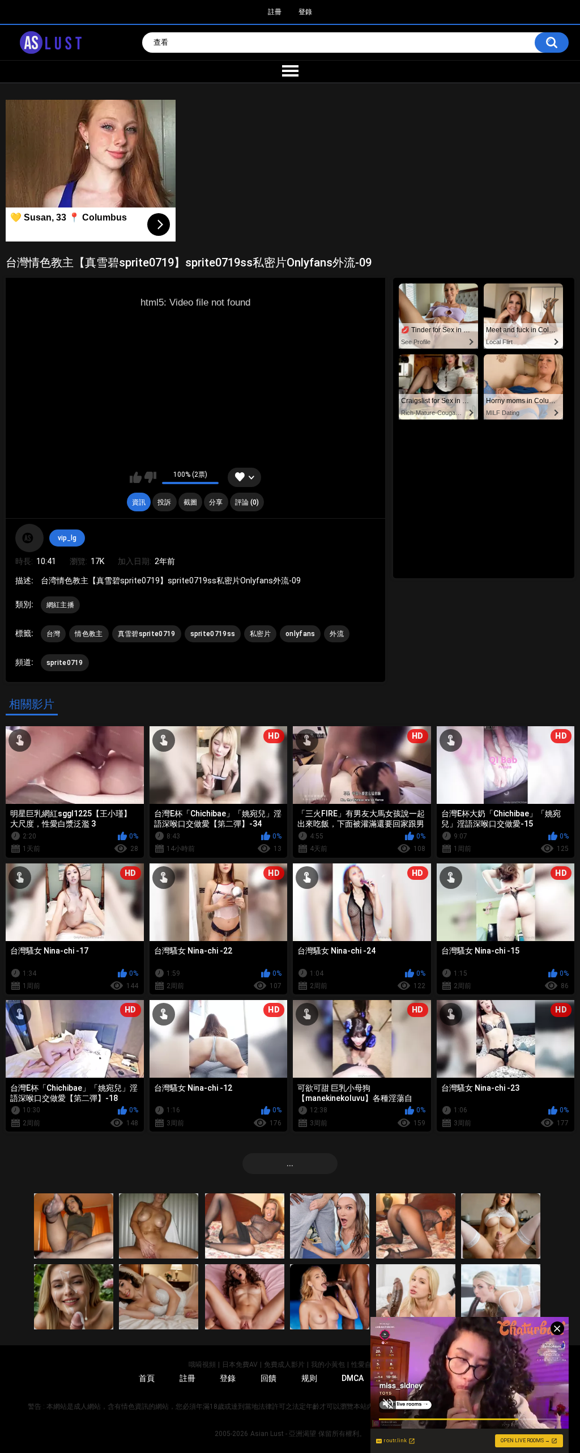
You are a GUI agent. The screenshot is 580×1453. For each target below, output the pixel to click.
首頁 (147, 1378)
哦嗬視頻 (202, 1365)
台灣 (53, 634)
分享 (216, 502)
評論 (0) (247, 502)
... (290, 1163)
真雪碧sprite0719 (147, 634)
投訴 (164, 502)
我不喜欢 (150, 477)
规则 (309, 1378)
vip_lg (67, 538)
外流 (337, 634)
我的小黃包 (328, 1365)
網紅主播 (60, 605)
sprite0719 (64, 663)
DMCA (353, 1378)
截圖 (190, 502)
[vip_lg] (29, 538)
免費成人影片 (284, 1365)
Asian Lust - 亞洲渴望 (283, 1434)
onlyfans (300, 634)
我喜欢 (136, 477)
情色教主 (89, 634)
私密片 (260, 634)
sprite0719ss (213, 634)
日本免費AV (240, 1365)
